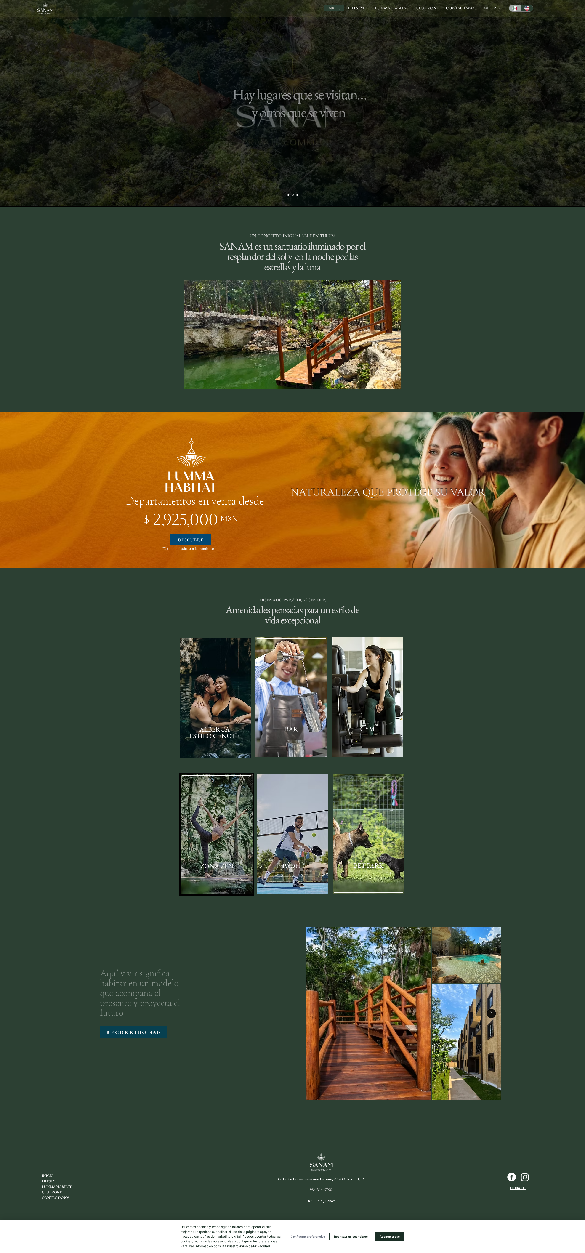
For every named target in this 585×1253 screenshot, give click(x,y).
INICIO (47, 1175)
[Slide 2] (292, 195)
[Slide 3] (297, 195)
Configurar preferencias (308, 1236)
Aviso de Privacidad (254, 1246)
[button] (133, 1032)
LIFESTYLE (50, 1181)
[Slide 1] (288, 195)
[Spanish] (515, 8)
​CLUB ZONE (52, 1192)
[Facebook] (511, 1177)
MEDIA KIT (518, 1188)
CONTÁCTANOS (55, 1197)
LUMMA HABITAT (57, 1186)
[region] (215, 698)
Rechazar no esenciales (351, 1236)
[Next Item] (491, 1013)
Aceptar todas (390, 1236)
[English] (527, 8)
